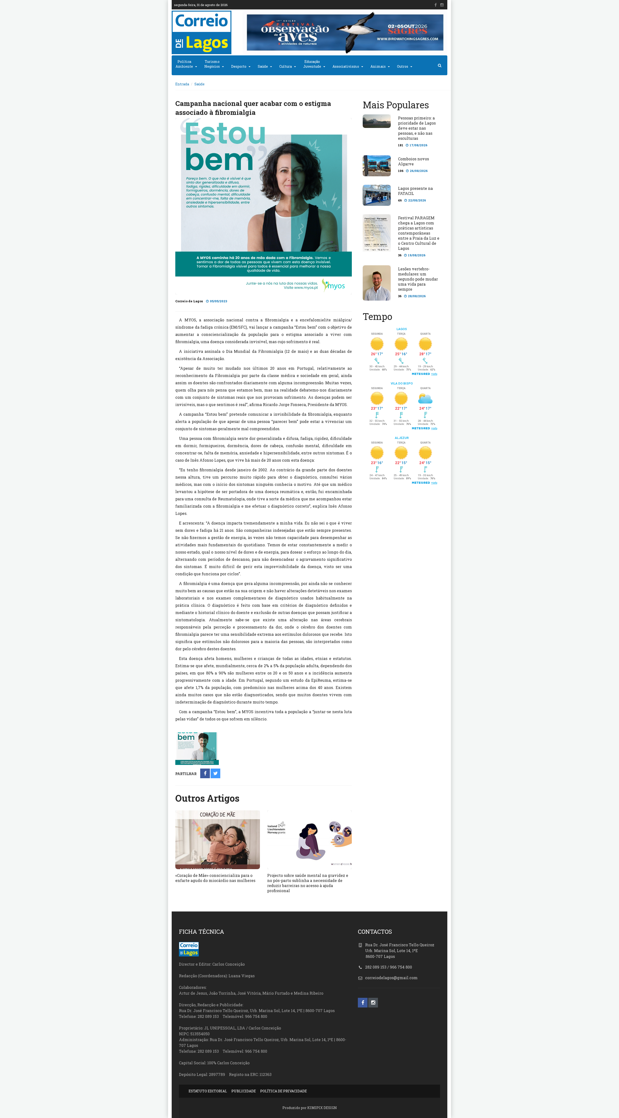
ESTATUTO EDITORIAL (208, 1091)
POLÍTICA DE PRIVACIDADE (283, 1091)
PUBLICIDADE (243, 1091)
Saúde (263, 66)
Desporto (238, 66)
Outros (402, 66)
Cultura (285, 66)
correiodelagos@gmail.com (391, 977)
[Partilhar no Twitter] (215, 773)
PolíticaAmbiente (184, 64)
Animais (378, 66)
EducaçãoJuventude (312, 64)
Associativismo (345, 66)
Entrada (182, 84)
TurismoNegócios (212, 64)
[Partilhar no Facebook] (205, 773)
